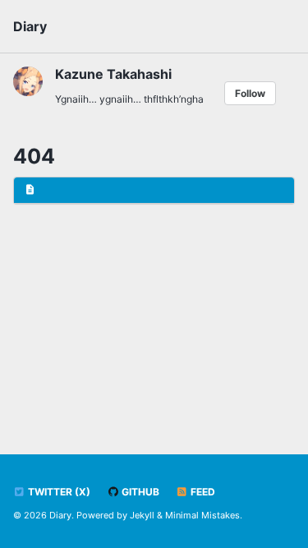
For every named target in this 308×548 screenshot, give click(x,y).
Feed (201, 492)
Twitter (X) (57, 492)
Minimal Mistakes (202, 515)
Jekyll (142, 515)
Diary (30, 26)
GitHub (139, 492)
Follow (250, 93)
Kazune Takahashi (113, 74)
